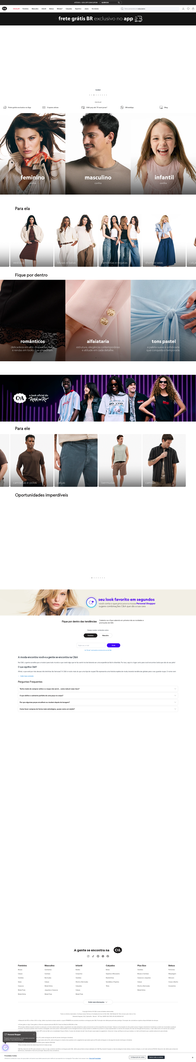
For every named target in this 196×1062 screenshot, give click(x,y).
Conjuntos (79, 974)
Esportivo (78, 9)
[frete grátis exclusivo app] (98, 25)
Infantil (44, 9)
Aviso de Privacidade (95, 1058)
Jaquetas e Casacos (51, 990)
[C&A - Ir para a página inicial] (4, 9)
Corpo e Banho (173, 982)
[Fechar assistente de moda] (34, 1034)
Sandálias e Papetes (112, 982)
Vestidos (21, 978)
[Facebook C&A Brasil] (108, 956)
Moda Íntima (22, 994)
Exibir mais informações (96, 1002)
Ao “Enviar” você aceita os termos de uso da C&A (98, 650)
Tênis (107, 986)
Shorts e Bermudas (82, 982)
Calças (20, 974)
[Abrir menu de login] (183, 9)
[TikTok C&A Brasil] (93, 956)
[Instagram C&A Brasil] (88, 956)
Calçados (69, 9)
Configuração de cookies (138, 1057)
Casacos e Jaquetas (144, 978)
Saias (20, 982)
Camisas (47, 974)
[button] (150, 8)
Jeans (87, 9)
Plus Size (141, 965)
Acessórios (172, 986)
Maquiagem (172, 974)
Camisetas (48, 969)
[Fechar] (192, 1057)
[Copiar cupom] (119, 2)
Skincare (171, 978)
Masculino (35, 9)
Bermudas (48, 978)
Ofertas (15, 9)
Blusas (20, 969)
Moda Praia (21, 990)
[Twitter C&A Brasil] (103, 956)
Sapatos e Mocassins (113, 974)
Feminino (25, 9)
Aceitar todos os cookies (156, 1057)
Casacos (21, 986)
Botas (108, 969)
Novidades (95, 9)
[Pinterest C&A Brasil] (98, 956)
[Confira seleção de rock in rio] (98, 421)
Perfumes (171, 969)
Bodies (78, 969)
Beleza (51, 9)
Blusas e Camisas (143, 974)
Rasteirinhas (110, 978)
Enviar (113, 645)
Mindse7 (59, 9)
